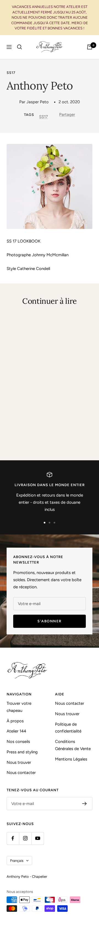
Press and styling (22, 752)
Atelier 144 (16, 731)
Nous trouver (19, 762)
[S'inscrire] (84, 804)
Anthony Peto (25, 443)
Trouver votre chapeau (19, 707)
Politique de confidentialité (68, 728)
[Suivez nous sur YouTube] (37, 838)
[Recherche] (19, 46)
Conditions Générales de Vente (73, 745)
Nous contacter (21, 772)
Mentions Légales (71, 759)
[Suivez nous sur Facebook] (13, 838)
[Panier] (89, 46)
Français (16, 861)
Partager (67, 114)
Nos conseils (18, 741)
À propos (15, 720)
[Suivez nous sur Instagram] (25, 838)
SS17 (11, 73)
